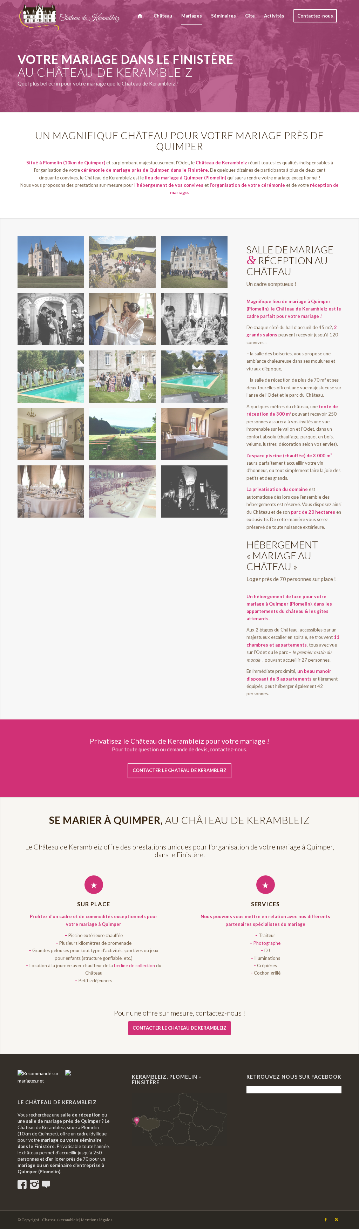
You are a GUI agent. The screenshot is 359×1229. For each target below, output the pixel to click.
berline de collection (134, 965)
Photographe (266, 943)
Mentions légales (97, 1219)
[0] (41, 1081)
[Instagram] (336, 1219)
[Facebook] (325, 1219)
